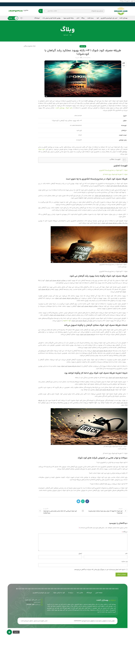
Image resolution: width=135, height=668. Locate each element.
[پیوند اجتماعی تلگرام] (78, 501)
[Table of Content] (124, 159)
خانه (71, 35)
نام (126, 553)
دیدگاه (124, 532)
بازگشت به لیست (83, 511)
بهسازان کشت (60, 108)
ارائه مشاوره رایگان (29, 46)
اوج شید (84, 621)
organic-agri (67, 321)
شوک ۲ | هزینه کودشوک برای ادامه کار (115, 174)
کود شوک (65, 35)
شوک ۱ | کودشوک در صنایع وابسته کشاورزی (113, 170)
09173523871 (16, 11)
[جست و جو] (40, 11)
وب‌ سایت (124, 561)
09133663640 (77, 621)
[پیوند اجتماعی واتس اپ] (83, 501)
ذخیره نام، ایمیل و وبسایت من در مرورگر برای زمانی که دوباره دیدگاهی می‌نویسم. (99, 569)
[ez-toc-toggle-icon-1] (123, 160)
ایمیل (80, 553)
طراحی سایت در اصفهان (108, 621)
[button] (9, 632)
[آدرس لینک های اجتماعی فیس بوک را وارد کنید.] (87, 501)
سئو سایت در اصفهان (95, 621)
